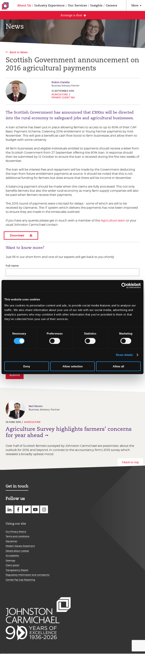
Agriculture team (113, 220)
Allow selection (72, 366)
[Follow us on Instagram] (44, 509)
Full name (12, 265)
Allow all (118, 366)
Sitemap (10, 560)
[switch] (54, 341)
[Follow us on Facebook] (18, 509)
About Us (24, 5)
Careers (111, 5)
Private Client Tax (63, 97)
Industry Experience (49, 5)
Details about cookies (17, 550)
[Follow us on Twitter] (27, 509)
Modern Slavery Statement (20, 546)
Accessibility (12, 555)
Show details (124, 354)
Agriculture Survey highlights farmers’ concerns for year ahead (69, 432)
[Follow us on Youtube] (35, 509)
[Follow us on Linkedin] (9, 509)
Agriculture (60, 94)
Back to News (19, 52)
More (134, 5)
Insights (96, 5)
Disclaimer (11, 541)
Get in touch (17, 486)
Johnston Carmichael (5, 5)
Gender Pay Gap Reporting (20, 579)
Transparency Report (17, 570)
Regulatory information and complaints (27, 574)
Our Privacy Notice (16, 531)
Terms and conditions (17, 536)
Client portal (12, 565)
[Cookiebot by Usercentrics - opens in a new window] (124, 286)
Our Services (77, 5)
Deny (26, 366)
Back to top (131, 462)
